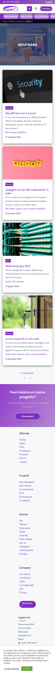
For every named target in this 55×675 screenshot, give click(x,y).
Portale (23, 553)
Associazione (26, 550)
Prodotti (23, 454)
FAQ (21, 447)
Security (20, 354)
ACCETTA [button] (27, 668)
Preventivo (25, 450)
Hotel (22, 531)
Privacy (23, 592)
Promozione (25, 496)
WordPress (22, 132)
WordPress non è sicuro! (20, 113)
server (27, 354)
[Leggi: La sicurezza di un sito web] (27, 312)
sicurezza (13, 132)
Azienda (23, 535)
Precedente (25, 373)
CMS (7, 132)
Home (22, 439)
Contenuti (24, 500)
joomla (25, 208)
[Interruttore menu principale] (29, 8)
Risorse (9, 108)
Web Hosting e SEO (17, 266)
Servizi (22, 458)
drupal (12, 208)
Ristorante (24, 528)
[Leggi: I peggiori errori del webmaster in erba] (27, 162)
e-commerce (26, 489)
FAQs (22, 581)
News (22, 443)
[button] (49, 2)
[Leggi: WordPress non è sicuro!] (27, 86)
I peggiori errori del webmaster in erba (27, 191)
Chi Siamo (24, 574)
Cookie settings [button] (11, 668)
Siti (21, 520)
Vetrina (23, 524)
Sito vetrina (25, 485)
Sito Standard (26, 482)
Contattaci (25, 577)
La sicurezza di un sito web (22, 338)
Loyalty (23, 461)
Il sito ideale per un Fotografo (25, 543)
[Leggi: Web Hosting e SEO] (27, 239)
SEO (8, 261)
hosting (19, 208)
